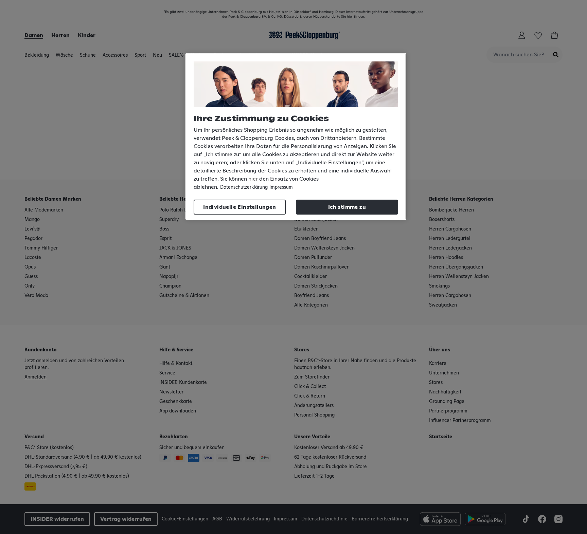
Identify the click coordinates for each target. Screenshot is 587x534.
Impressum (281, 187)
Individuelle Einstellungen (239, 207)
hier (253, 179)
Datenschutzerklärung (244, 187)
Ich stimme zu (347, 207)
